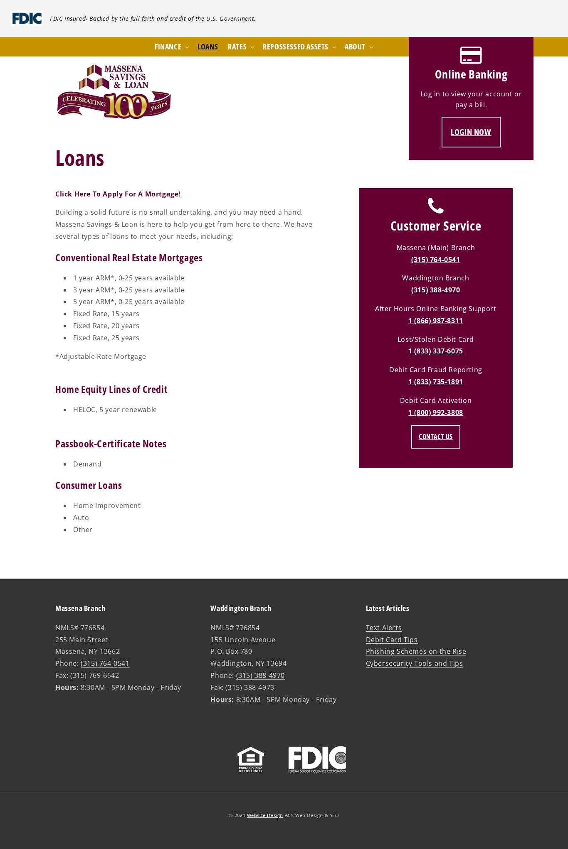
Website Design (265, 815)
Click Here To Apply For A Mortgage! (118, 194)
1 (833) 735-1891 (435, 381)
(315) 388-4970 (435, 289)
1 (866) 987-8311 (435, 320)
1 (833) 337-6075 (435, 351)
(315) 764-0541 (435, 259)
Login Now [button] (471, 131)
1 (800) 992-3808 (435, 412)
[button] (358, 46)
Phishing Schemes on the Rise (416, 651)
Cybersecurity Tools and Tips (414, 663)
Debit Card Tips (392, 639)
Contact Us (436, 436)
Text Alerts (384, 627)
